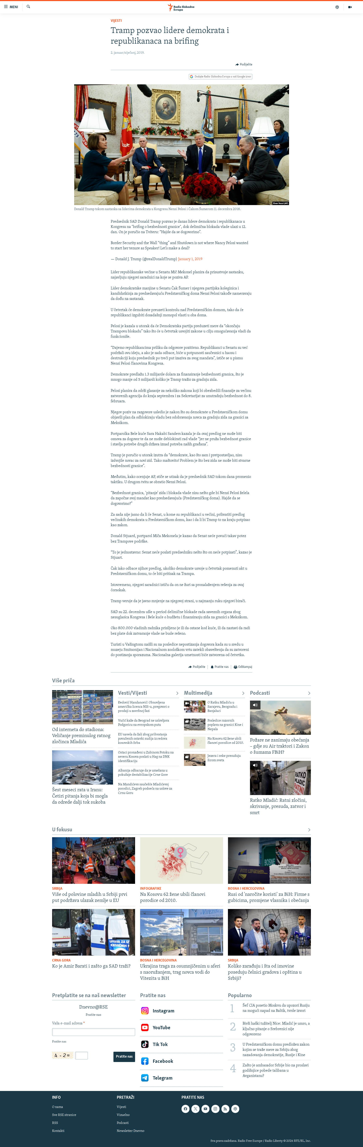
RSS (55, 1123)
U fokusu (62, 830)
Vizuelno (123, 1115)
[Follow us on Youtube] (205, 1109)
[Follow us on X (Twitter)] (195, 1109)
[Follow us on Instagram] (215, 1109)
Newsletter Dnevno (130, 1131)
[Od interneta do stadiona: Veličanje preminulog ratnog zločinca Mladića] (82, 707)
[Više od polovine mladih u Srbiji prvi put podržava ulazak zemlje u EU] (93, 860)
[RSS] (225, 1109)
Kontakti (58, 1131)
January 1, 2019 (190, 259)
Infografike (150, 889)
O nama (57, 1107)
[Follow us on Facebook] (185, 1109)
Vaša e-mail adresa (68, 1023)
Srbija (57, 889)
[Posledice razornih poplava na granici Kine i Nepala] (194, 725)
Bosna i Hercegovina (246, 889)
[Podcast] (337, 7)
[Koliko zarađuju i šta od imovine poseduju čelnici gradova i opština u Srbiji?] (269, 932)
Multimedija (198, 693)
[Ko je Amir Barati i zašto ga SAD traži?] (93, 932)
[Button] (243, 64)
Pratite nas (124, 1057)
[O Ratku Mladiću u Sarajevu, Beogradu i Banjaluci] (194, 707)
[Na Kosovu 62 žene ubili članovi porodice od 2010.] (194, 743)
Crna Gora (61, 961)
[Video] (350, 7)
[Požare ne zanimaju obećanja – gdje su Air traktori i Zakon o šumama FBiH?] (280, 718)
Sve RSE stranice (64, 1115)
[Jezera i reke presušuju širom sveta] (194, 760)
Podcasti (260, 693)
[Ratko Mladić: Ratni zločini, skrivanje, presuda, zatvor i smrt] (280, 778)
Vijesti (116, 21)
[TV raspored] (235, 1109)
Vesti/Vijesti (132, 693)
